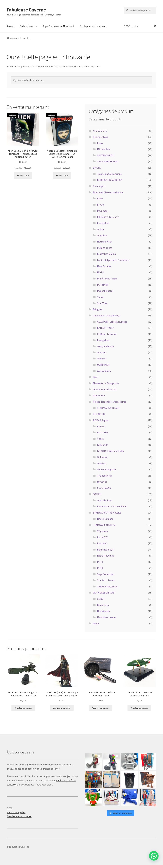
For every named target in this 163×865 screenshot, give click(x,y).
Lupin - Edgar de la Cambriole (113, 260)
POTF (100, 561)
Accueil (10, 26)
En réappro (99, 186)
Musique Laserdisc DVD (105, 389)
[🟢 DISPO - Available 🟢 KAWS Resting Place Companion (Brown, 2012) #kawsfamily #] (93, 761)
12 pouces (102, 531)
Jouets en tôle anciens (109, 173)
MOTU (100, 272)
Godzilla (101, 352)
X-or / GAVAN (104, 487)
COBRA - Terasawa (107, 334)
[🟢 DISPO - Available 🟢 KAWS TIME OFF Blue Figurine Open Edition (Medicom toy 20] (129, 797)
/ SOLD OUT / (100, 130)
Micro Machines (105, 555)
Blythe (100, 204)
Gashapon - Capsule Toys (106, 315)
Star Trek (102, 303)
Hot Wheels (103, 611)
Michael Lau (103, 149)
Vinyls (96, 623)
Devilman (102, 210)
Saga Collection (105, 574)
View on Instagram (122, 813)
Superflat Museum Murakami (58, 26)
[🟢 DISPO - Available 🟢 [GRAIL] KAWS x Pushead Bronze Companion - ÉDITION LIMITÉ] (147, 779)
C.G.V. (9, 808)
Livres (96, 377)
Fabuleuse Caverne (26, 10)
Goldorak (102, 457)
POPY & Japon (100, 420)
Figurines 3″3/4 (105, 549)
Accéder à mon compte (19, 816)
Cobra (100, 438)
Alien (100, 198)
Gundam (101, 358)
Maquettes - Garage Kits (106, 383)
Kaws (100, 143)
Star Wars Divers (106, 580)
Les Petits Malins (106, 253)
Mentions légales (16, 812)
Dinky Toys (103, 605)
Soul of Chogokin (106, 469)
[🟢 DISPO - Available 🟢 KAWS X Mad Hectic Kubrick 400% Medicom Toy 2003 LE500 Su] (129, 761)
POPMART (103, 284)
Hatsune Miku (104, 241)
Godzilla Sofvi (104, 500)
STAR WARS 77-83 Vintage (107, 512)
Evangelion (103, 223)
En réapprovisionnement (93, 26)
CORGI (100, 598)
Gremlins (102, 235)
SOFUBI (97, 494)
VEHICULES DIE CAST (104, 592)
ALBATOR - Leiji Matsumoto (112, 321)
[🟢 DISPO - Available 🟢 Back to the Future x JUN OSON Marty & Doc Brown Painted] (147, 797)
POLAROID (99, 414)
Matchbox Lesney (106, 617)
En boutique (26, 26)
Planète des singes (107, 278)
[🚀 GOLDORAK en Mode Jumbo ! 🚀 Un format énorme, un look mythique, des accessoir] (93, 779)
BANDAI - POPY (105, 327)
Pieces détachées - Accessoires (109, 401)
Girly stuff (102, 444)
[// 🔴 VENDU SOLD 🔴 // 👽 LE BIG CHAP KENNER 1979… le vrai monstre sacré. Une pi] (147, 761)
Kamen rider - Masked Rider (112, 506)
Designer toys (100, 136)
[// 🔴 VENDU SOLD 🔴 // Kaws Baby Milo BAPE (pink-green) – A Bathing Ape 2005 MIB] (93, 797)
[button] (154, 856)
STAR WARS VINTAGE (108, 407)
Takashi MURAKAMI (107, 161)
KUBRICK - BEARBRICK (109, 179)
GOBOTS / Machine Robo (110, 450)
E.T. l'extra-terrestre (108, 216)
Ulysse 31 (102, 481)
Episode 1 (102, 543)
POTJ (100, 568)
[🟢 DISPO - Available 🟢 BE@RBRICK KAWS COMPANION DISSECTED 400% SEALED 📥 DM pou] (129, 779)
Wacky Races (104, 371)
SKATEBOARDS (105, 155)
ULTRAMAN (103, 364)
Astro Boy (102, 432)
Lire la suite (23, 175)
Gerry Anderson (105, 346)
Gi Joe (100, 229)
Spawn (100, 297)
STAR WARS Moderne (104, 524)
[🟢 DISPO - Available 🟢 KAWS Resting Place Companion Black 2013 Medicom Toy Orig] (111, 761)
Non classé (99, 395)
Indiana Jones (104, 247)
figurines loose (105, 518)
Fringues (97, 309)
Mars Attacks (104, 266)
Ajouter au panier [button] (23, 707)
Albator (101, 426)
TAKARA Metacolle (107, 586)
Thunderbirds (104, 475)
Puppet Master (105, 290)
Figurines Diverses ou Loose (108, 192)
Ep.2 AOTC (102, 537)
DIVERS (97, 167)
